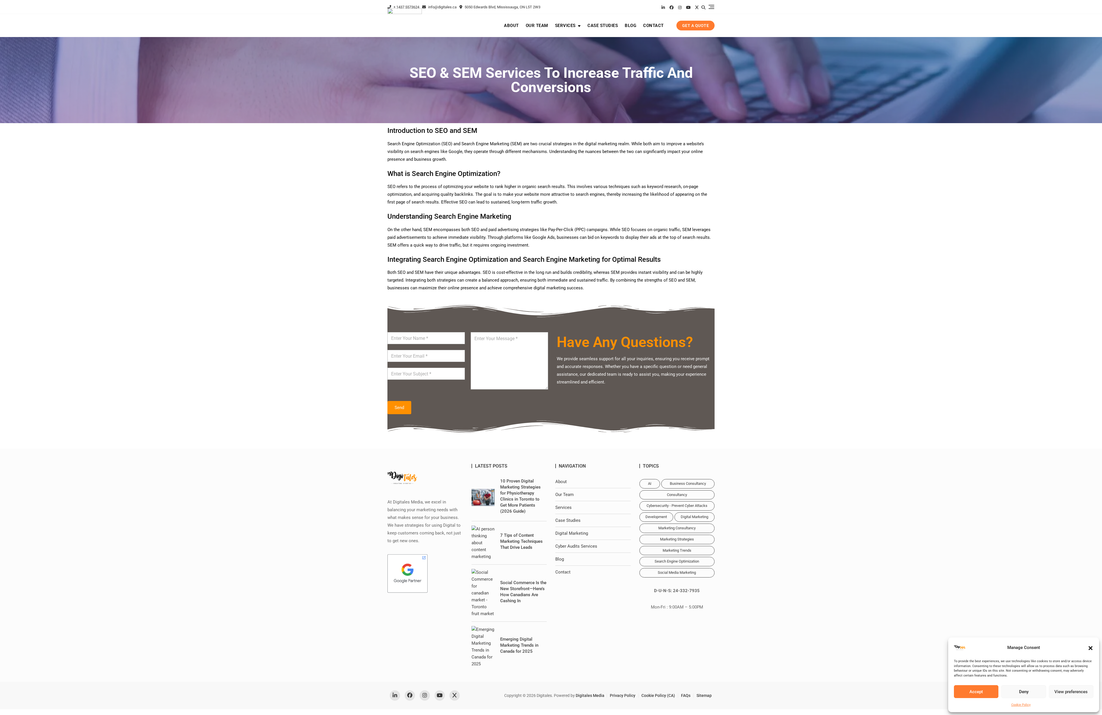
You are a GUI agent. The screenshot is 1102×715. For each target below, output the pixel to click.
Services (565, 25)
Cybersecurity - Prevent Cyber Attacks (677, 505)
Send (399, 407)
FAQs (685, 695)
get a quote (695, 25)
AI (649, 483)
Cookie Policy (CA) (658, 695)
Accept (976, 691)
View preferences (1071, 691)
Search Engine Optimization (677, 561)
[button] (1090, 647)
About (511, 25)
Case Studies (602, 25)
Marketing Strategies (677, 539)
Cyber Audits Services (576, 546)
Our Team (537, 25)
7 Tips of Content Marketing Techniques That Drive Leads (521, 541)
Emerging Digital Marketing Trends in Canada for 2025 (519, 645)
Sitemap (704, 695)
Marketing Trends (677, 550)
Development (656, 517)
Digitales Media (590, 695)
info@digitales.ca (442, 7)
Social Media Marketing (677, 572)
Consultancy (677, 495)
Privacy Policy (622, 695)
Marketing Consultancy (677, 528)
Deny (1024, 691)
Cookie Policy (1021, 705)
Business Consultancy (688, 483)
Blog (630, 25)
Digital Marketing (571, 533)
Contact (653, 25)
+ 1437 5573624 (406, 7)
